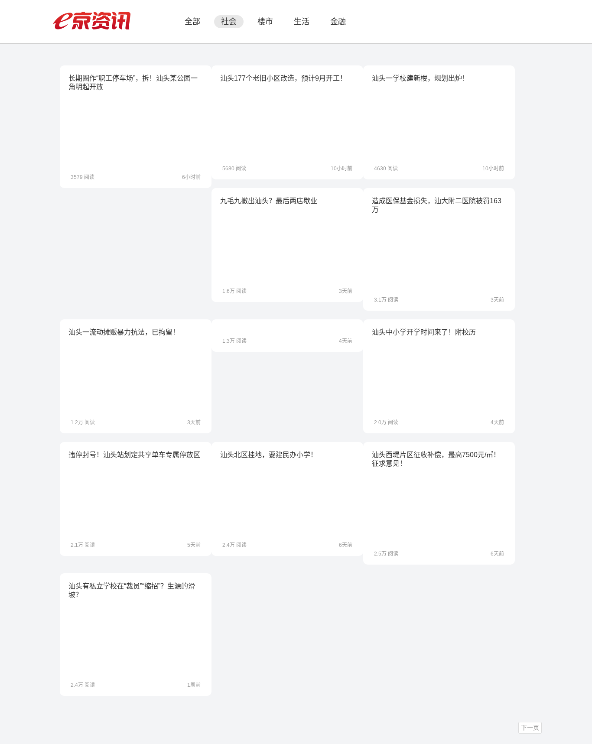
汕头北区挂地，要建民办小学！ (268, 454)
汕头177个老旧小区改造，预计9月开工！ (283, 78)
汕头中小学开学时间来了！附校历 (424, 332)
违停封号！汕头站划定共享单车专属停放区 (134, 454)
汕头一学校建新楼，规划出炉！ (420, 78)
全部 (192, 21)
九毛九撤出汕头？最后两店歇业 (268, 201)
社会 (229, 21)
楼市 (265, 21)
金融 (338, 21)
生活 (301, 21)
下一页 (530, 727)
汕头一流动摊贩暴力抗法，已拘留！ (123, 332)
